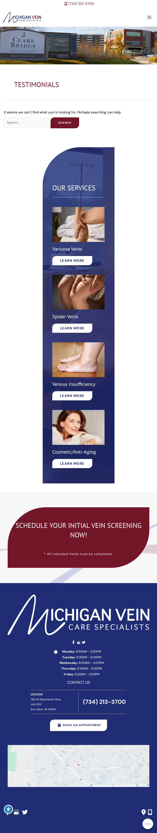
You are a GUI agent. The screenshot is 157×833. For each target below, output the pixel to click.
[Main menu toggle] (149, 17)
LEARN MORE (72, 260)
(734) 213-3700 (81, 3)
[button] (72, 260)
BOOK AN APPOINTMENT (82, 725)
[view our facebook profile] (73, 642)
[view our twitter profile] (83, 642)
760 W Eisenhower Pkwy (46, 704)
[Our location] (150, 812)
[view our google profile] (78, 642)
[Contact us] (144, 812)
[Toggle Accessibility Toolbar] (8, 809)
